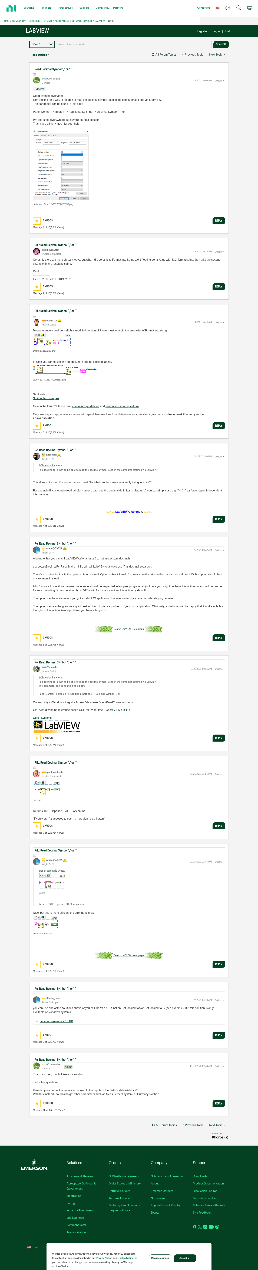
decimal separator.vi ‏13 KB (56, 1021)
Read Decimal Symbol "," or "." (53, 69)
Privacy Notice (104, 1257)
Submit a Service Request (209, 1205)
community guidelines (85, 406)
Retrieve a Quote (119, 1191)
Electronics (74, 1195)
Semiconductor (76, 1225)
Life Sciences (75, 1217)
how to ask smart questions (122, 406)
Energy (71, 1203)
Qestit (109, 709)
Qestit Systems (42, 717)
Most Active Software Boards (73, 20)
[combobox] (133, 44)
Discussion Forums (40, 20)
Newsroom (158, 1198)
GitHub (125, 709)
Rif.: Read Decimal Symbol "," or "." (56, 245)
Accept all (184, 1258)
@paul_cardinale (48, 870)
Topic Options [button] (39, 54)
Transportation (76, 1232)
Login (216, 31)
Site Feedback (202, 1212)
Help (228, 31)
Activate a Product (205, 1198)
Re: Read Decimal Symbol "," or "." (55, 450)
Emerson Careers (162, 1191)
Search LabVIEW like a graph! (129, 629)
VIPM (117, 709)
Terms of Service (119, 1198)
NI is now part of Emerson (167, 1176)
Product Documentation (208, 1183)
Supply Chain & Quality (166, 1205)
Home (6, 20)
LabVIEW (100, 20)
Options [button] (218, 81)
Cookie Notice (126, 1257)
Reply (218, 220)
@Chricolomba (47, 465)
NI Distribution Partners (124, 1176)
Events (155, 1212)
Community (19, 20)
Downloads (200, 1176)
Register (202, 31)
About (155, 1183)
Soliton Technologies (46, 398)
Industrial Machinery (80, 1210)
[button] (61, 165)
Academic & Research (81, 1176)
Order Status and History (125, 1183)
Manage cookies (160, 1258)
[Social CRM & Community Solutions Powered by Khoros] (220, 1136)
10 (44, 1110)
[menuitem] (30, 8)
